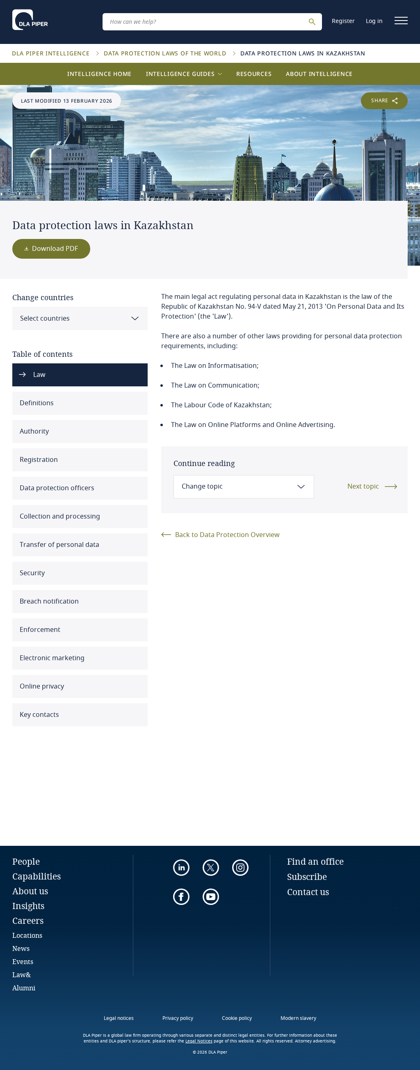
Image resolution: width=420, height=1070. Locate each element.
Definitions (36, 403)
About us (30, 891)
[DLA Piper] (30, 19)
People (26, 861)
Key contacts (38, 715)
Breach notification (48, 601)
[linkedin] (181, 867)
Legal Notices (198, 1041)
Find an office (315, 861)
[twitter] (211, 867)
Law (39, 375)
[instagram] (240, 867)
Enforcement (39, 630)
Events (22, 961)
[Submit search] (313, 21)
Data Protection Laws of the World (166, 53)
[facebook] (181, 897)
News (21, 948)
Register (343, 21)
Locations (27, 935)
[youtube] (211, 897)
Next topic (363, 486)
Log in (374, 21)
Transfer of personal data (58, 545)
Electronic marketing (51, 658)
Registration (38, 460)
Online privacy (41, 686)
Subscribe (307, 876)
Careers (27, 920)
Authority (33, 431)
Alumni (23, 987)
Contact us (308, 892)
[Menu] (401, 20)
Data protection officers (56, 488)
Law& (21, 974)
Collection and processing (59, 516)
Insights (28, 906)
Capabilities (36, 876)
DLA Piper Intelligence (51, 53)
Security (31, 573)
